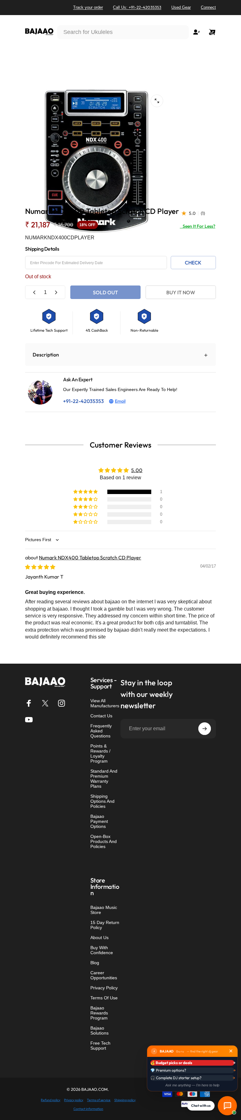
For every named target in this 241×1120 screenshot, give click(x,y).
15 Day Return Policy (104, 925)
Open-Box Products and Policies (103, 841)
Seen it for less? (197, 226)
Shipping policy (125, 1100)
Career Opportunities (103, 975)
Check (193, 262)
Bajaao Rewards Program (99, 1012)
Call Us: (137, 7)
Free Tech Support (100, 1046)
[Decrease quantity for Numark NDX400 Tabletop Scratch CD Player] (34, 292)
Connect (208, 7)
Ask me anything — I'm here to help (192, 1085)
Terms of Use (104, 997)
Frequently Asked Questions (101, 730)
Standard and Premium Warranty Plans (103, 779)
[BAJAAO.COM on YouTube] (29, 719)
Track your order (88, 7)
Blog (94, 962)
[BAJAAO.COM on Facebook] (29, 703)
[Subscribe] (204, 728)
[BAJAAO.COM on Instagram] (61, 703)
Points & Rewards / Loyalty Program (100, 753)
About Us (99, 937)
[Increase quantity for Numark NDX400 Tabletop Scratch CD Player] (56, 292)
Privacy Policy (104, 987)
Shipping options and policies (102, 801)
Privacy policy (73, 1100)
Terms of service (98, 1100)
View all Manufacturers (104, 703)
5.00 (136, 470)
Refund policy (50, 1100)
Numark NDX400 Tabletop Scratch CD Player (90, 557)
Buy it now (180, 292)
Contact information (88, 1109)
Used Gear (181, 7)
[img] (40, 567)
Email (120, 401)
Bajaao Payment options (99, 821)
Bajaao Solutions (99, 1030)
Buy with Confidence (101, 950)
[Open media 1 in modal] (157, 101)
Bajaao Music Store (103, 910)
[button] (86, 492)
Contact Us (101, 715)
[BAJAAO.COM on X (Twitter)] (45, 703)
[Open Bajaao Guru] (227, 1105)
